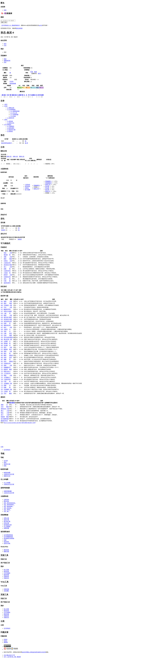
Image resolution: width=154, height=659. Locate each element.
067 (2, 341)
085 (2, 355)
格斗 (5, 95)
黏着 (35, 71)
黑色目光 (3, 408)
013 (2, 309)
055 (2, 335)
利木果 (47, 186)
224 (2, 393)
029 (2, 317)
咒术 (5, 393)
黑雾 (5, 385)
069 (2, 345)
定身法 (27, 188)
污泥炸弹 (6, 270)
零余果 (47, 188)
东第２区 (8, 156)
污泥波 (6, 272)
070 (2, 347)
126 (2, 373)
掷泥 (5, 258)
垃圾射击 (6, 276)
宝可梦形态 (7, 449)
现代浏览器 (19, 28)
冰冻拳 (6, 345)
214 (2, 391)
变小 (5, 266)
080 (2, 351)
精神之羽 (36, 188)
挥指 (5, 351)
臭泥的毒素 (13, 83)
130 (2, 375)
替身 (5, 365)
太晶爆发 (6, 383)
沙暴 (5, 333)
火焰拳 (6, 341)
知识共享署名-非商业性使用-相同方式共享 (34, 652)
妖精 (42, 95)
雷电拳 (6, 343)
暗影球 (6, 369)
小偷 (5, 313)
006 (2, 305)
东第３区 (15, 156)
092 (2, 361)
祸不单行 (6, 317)
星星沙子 (47, 191)
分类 (2, 446)
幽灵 (20, 95)
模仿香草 (12, 402)
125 (2, 371)
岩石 (15, 95)
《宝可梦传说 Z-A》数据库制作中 (10, 25)
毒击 (5, 353)
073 (2, 349)
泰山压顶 (6, 339)
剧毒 (5, 268)
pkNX (40, 25)
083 (2, 353)
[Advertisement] (49, 435)
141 (2, 377)
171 (2, 383)
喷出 (2, 412)
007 (2, 307)
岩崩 (5, 357)
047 (2, 327)
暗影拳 (3, 416)
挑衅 (5, 359)
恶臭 (31, 71)
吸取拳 (6, 349)
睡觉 (5, 355)
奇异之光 (6, 311)
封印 (5, 361)
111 (2, 367)
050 (2, 331)
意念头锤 (6, 337)
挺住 (5, 327)
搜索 (2, 17)
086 (2, 357)
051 (2, 333)
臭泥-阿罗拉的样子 (6, 143)
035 (2, 319)
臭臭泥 (3, 230)
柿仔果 (47, 189)
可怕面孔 (6, 305)
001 (2, 301)
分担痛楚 (6, 389)
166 (2, 381)
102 (2, 363)
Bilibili (5, 639)
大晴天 (6, 329)
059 (2, 337)
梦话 (5, 347)
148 (2, 379)
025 (2, 315)
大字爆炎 (6, 377)
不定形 (11, 81)
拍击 (5, 252)
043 (2, 323)
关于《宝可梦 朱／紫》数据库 (12, 656)
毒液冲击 (6, 325)
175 (2, 387)
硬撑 (5, 315)
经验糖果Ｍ (48, 183)
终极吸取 (6, 367)
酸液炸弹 (6, 309)
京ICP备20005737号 (9, 655)
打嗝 (5, 280)
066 (2, 339)
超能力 (34, 95)
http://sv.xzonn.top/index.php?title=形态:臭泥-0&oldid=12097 (20, 422)
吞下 (2, 414)
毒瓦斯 (6, 254)
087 (2, 359)
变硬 (5, 256)
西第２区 (21, 156)
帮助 (5, 375)
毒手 (39, 73)
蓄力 (2, 410)
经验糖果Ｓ (37, 185)
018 (2, 313)
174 (2, 385)
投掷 (5, 323)
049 (2, 329)
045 (2, 325)
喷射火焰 (6, 371)
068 (2, 343)
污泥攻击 (27, 184)
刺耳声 (6, 274)
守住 (5, 307)
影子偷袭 (27, 189)
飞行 (8, 95)
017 (2, 311)
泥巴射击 (27, 186)
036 (2, 321)
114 (2, 369)
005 (2, 303)
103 (2, 365)
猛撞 (5, 301)
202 (2, 389)
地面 (12, 95)
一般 (2, 95)
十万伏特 (6, 373)
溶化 (5, 278)
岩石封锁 (6, 321)
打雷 (5, 381)
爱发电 (6, 642)
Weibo (5, 640)
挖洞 (5, 335)
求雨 (5, 331)
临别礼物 (6, 282)
